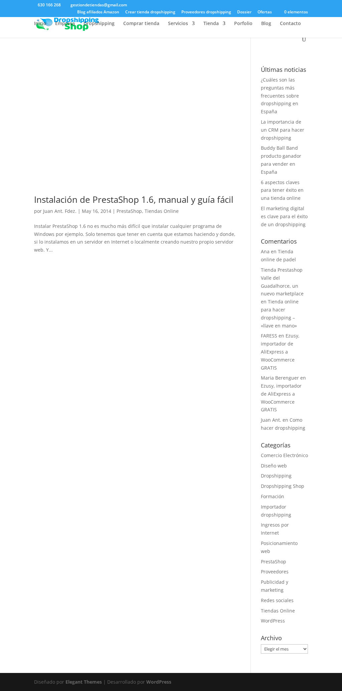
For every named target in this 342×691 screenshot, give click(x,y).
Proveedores (275, 571)
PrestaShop (129, 211)
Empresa (65, 23)
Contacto (290, 23)
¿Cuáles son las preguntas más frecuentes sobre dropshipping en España (280, 96)
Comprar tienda (141, 23)
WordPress (273, 620)
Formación (272, 496)
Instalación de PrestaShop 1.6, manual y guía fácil (133, 199)
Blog (266, 23)
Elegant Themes (83, 682)
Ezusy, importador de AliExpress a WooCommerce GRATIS (280, 351)
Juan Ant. (271, 420)
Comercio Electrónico (284, 455)
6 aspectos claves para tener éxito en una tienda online (282, 190)
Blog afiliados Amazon (98, 12)
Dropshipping (99, 23)
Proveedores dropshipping (206, 12)
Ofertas (265, 12)
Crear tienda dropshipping (150, 12)
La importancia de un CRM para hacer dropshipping (282, 130)
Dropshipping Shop (282, 486)
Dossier (244, 12)
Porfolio (243, 23)
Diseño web (274, 465)
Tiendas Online (162, 211)
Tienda (211, 23)
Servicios (178, 23)
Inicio (40, 23)
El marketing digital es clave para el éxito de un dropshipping (284, 216)
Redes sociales (277, 600)
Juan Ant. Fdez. (59, 211)
